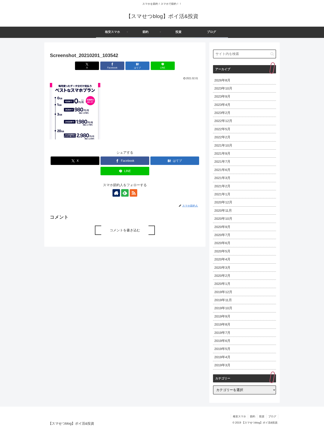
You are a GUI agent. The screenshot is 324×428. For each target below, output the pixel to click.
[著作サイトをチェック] (116, 193)
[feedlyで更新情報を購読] (125, 193)
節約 (252, 416)
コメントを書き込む (125, 230)
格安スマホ (239, 416)
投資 (261, 416)
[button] (272, 54)
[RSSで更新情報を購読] (133, 193)
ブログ (272, 416)
